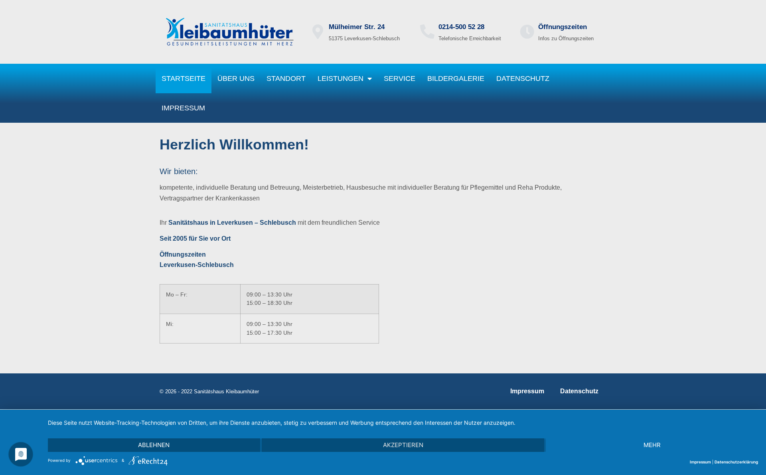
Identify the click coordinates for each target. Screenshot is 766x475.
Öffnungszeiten (562, 27)
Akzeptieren (403, 445)
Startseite (183, 78)
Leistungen (340, 78)
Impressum (183, 108)
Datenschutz (522, 78)
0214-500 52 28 (461, 27)
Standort (286, 78)
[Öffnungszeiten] (527, 32)
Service (399, 78)
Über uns (236, 78)
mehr (652, 445)
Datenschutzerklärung (736, 461)
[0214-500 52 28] (427, 32)
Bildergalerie (455, 78)
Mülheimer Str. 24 (357, 27)
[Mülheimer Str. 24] (317, 32)
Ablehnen (154, 445)
